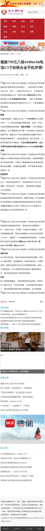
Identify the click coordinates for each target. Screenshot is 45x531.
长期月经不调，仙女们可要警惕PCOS (13, 314)
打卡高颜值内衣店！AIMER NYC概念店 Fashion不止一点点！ (22, 311)
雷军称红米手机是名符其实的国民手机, (16, 480)
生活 (23, 26)
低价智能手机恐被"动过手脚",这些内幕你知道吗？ (18, 321)
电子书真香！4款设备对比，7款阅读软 (16, 388)
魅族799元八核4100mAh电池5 (12, 384)
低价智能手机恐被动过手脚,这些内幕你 (16, 467)
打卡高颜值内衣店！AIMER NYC (14, 454)
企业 (5, 32)
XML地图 (29, 528)
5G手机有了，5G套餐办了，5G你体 (15, 406)
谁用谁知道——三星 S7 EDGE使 (13, 472)
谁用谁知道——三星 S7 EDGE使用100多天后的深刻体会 (20, 324)
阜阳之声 (12, 302)
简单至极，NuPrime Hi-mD (11, 401)
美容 (32, 21)
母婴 (14, 26)
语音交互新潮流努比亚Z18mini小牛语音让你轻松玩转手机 (21, 318)
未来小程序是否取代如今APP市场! (14, 410)
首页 (5, 21)
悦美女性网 (4, 54)
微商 (5, 37)
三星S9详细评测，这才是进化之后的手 (16, 392)
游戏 (14, 32)
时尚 (32, 26)
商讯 (23, 32)
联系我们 (17, 528)
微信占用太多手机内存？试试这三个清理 (17, 476)
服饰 (5, 26)
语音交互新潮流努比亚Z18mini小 (13, 463)
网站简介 (6, 528)
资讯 (14, 21)
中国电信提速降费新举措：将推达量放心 (17, 397)
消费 (32, 32)
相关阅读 (4, 307)
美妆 (23, 21)
